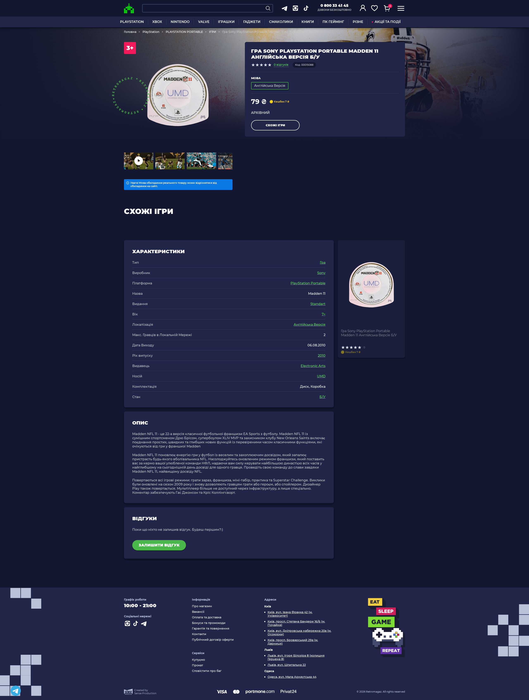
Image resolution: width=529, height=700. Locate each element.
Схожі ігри (275, 125)
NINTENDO (180, 22)
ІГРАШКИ (226, 22)
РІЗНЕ (358, 22)
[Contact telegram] (145, 624)
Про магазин (202, 606)
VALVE (204, 22)
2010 (321, 356)
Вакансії (198, 612)
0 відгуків (281, 65)
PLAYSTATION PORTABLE (184, 32)
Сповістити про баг (207, 671)
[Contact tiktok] (136, 624)
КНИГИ (307, 22)
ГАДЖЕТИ (251, 22)
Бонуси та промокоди (208, 623)
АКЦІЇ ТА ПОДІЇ (388, 22)
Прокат (197, 665)
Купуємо (198, 660)
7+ (323, 314)
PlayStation (151, 32)
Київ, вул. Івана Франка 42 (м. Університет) (290, 614)
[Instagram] (128, 624)
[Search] (268, 8)
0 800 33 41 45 (334, 5)
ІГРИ (212, 32)
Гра (322, 263)
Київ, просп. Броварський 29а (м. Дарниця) (293, 641)
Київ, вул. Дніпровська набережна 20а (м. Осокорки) (299, 632)
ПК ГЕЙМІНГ (333, 22)
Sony (321, 273)
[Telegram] (16, 691)
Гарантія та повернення (210, 628)
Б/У (322, 397)
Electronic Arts (313, 366)
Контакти (199, 634)
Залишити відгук (159, 545)
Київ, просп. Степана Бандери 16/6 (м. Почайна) (296, 623)
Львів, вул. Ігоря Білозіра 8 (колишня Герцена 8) (296, 657)
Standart (317, 304)
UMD (321, 376)
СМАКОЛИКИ (281, 22)
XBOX (157, 22)
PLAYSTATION (132, 22)
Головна (130, 32)
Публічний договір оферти (213, 640)
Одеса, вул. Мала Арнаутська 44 (292, 677)
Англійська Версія (309, 325)
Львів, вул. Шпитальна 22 (287, 665)
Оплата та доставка (206, 617)
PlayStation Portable (308, 283)
